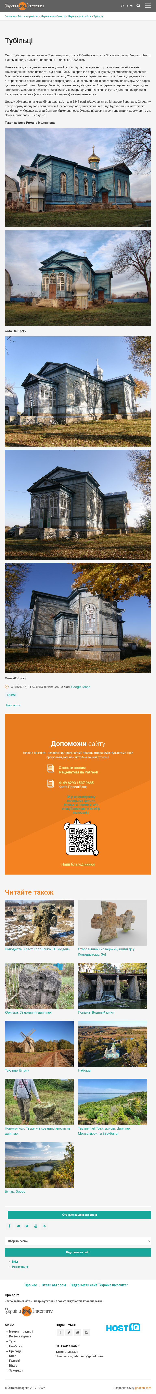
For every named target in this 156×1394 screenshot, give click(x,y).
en (131, 5)
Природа (15, 1351)
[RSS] (86, 1332)
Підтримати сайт (78, 1252)
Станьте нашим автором (79, 1214)
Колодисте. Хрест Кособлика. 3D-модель (37, 949)
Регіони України (20, 1336)
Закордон (16, 1370)
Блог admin (13, 705)
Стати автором (54, 1285)
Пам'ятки (15, 1346)
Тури (12, 1341)
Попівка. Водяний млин (96, 1012)
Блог (12, 1355)
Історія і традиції (21, 1331)
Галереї (14, 1360)
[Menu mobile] (148, 6)
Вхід (15, 1261)
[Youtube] (77, 1332)
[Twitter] (69, 1332)
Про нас (31, 1285)
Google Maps (80, 687)
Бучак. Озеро (15, 1191)
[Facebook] (60, 1332)
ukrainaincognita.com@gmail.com (79, 1356)
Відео (13, 1365)
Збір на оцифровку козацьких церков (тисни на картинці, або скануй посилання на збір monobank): (81, 805)
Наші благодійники (78, 864)
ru (127, 5)
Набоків (84, 1070)
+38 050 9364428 (67, 1352)
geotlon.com (143, 1388)
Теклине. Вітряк (17, 1070)
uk (122, 5)
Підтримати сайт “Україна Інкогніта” (99, 1285)
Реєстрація (20, 1266)
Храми (11, 694)
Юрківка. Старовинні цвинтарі (28, 1012)
